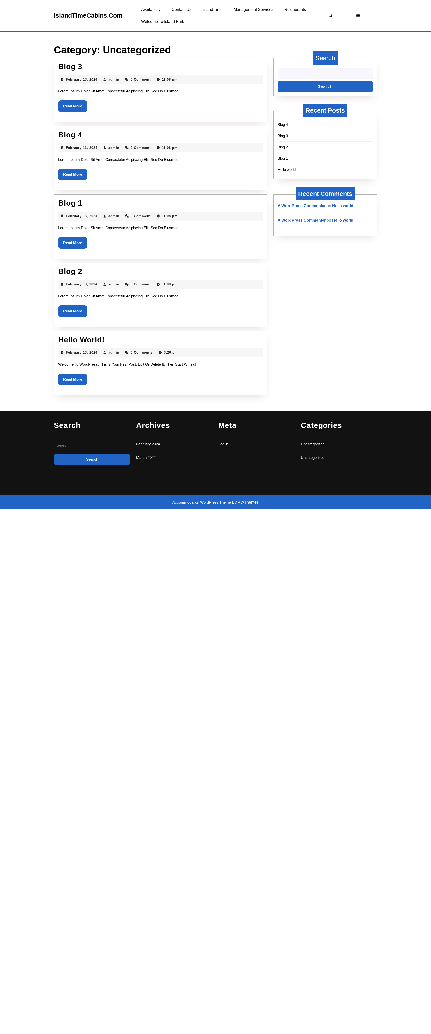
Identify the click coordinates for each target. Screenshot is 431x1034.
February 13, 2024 (81, 79)
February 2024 (148, 444)
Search (325, 57)
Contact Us (181, 9)
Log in (223, 444)
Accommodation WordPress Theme (202, 502)
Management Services (253, 9)
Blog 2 (70, 271)
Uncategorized (312, 457)
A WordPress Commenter (302, 206)
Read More (75, 108)
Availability (151, 9)
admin (113, 79)
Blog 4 (70, 135)
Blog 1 (70, 203)
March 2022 (146, 457)
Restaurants (295, 9)
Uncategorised (312, 444)
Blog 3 (70, 66)
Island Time (212, 9)
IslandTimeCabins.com (88, 15)
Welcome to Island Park (162, 21)
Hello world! (81, 340)
